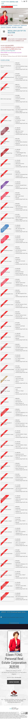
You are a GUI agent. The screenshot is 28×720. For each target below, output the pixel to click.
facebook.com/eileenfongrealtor (8, 50)
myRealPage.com (14, 709)
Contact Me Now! (14, 682)
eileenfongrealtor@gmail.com (14, 702)
